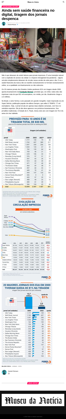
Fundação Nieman (26, 92)
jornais (15, 366)
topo (20, 366)
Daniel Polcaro (12, 24)
